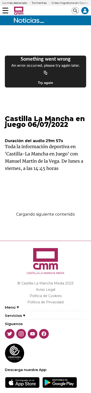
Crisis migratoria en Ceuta (69, 3)
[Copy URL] (46, 73)
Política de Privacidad (45, 302)
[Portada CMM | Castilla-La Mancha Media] (18, 10)
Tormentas (39, 3)
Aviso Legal (45, 289)
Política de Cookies (46, 296)
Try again (45, 83)
